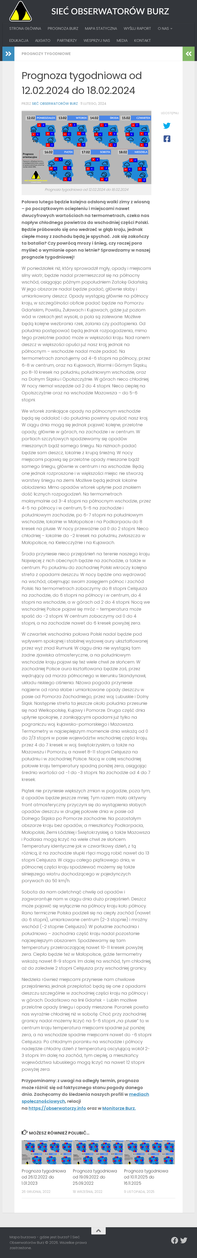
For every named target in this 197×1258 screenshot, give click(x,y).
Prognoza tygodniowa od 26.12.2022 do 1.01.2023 (44, 1177)
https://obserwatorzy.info (57, 1108)
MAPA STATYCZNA (101, 28)
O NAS (163, 28)
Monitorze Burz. (119, 1108)
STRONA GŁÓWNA (25, 28)
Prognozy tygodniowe (46, 53)
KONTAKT (142, 40)
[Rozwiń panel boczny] (8, 54)
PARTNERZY (67, 40)
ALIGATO (42, 40)
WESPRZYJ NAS (97, 40)
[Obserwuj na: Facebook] (174, 1240)
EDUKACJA (18, 40)
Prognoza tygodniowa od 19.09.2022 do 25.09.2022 (95, 1177)
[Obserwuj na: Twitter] (183, 1240)
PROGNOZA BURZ (63, 28)
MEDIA (122, 40)
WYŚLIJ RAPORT (137, 28)
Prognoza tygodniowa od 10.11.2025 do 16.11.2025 (146, 1177)
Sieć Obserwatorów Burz (55, 103)
